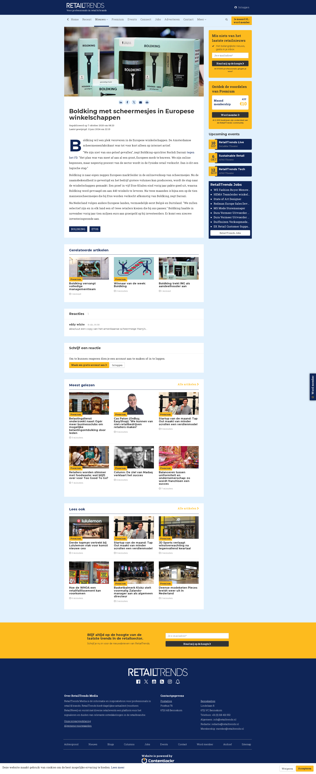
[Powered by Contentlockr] (158, 760)
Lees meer (117, 767)
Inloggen (117, 365)
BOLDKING (78, 229)
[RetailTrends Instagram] (170, 682)
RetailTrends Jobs (230, 233)
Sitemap (246, 744)
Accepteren (304, 768)
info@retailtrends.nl (224, 719)
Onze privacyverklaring (77, 721)
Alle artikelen (187, 384)
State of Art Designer (227, 199)
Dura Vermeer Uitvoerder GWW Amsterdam (232, 212)
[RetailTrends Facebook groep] (138, 682)
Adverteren (172, 19)
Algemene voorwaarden (78, 725)
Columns (129, 744)
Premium (118, 19)
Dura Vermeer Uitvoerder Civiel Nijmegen (232, 217)
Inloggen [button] (244, 7)
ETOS (95, 229)
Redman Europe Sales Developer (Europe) (232, 203)
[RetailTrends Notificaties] (178, 682)
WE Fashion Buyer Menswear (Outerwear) (232, 189)
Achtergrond (71, 744)
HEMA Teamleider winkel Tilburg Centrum (232, 194)
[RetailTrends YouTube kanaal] (154, 682)
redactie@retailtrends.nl (225, 724)
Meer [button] (201, 19)
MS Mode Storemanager (229, 208)
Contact (188, 19)
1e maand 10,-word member (242, 21)
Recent (87, 19)
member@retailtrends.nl (230, 728)
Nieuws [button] (100, 19)
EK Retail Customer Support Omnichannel (232, 226)
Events (132, 19)
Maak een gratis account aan (88, 365)
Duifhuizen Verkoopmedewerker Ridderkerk (232, 222)
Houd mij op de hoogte (229, 63)
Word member (229, 115)
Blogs (110, 744)
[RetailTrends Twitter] (146, 682)
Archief (227, 744)
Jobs (158, 19)
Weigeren (287, 768)
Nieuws (93, 744)
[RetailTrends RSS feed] (162, 682)
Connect (145, 19)
